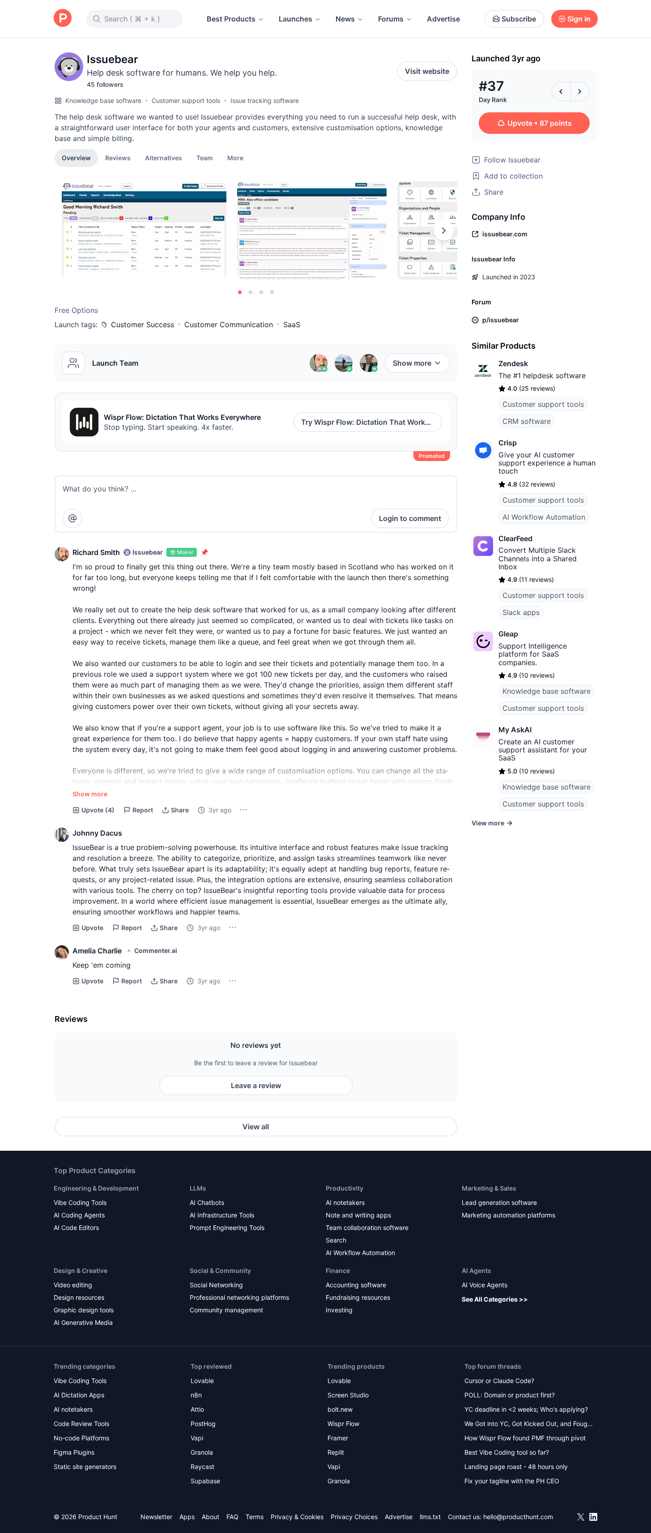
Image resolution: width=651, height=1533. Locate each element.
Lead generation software (499, 1202)
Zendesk (513, 363)
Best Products (231, 18)
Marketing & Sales (489, 1188)
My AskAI (515, 729)
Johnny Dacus (97, 832)
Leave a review (256, 1085)
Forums (391, 18)
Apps (187, 1516)
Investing (339, 1310)
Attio (197, 1409)
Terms (255, 1516)
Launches (295, 18)
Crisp (507, 442)
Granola (202, 1452)
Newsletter (156, 1516)
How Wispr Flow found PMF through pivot (525, 1438)
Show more (412, 363)
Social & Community (220, 1270)
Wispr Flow (343, 1423)
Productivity (344, 1188)
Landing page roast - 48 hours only (516, 1466)
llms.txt (430, 1516)
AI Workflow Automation (543, 516)
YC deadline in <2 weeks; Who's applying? (526, 1409)
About (210, 1516)
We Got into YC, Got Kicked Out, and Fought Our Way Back (528, 1424)
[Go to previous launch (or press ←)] (561, 91)
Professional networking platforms (239, 1297)
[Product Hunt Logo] (63, 18)
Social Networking (216, 1285)
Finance (338, 1270)
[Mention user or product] (72, 518)
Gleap (508, 633)
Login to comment (410, 518)
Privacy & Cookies (297, 1516)
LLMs (198, 1188)
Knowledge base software (103, 100)
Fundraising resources (358, 1297)
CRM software (526, 421)
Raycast (202, 1466)
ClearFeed (515, 538)
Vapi (197, 1438)
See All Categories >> (495, 1299)
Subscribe (519, 18)
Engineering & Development (96, 1188)
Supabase (205, 1481)
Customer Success (142, 324)
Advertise (443, 18)
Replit (336, 1452)
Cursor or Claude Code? (499, 1380)
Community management (226, 1310)
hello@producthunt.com (518, 1516)
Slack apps (521, 612)
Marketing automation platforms (508, 1215)
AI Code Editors (76, 1227)
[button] (235, 157)
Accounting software (356, 1285)
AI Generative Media (83, 1322)
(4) (98, 810)
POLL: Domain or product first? (509, 1395)
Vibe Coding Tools (80, 1202)
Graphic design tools (84, 1310)
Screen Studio (348, 1395)
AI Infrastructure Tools (222, 1215)
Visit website (427, 71)
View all (256, 1126)
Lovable (202, 1380)
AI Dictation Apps (79, 1395)
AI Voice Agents (484, 1285)
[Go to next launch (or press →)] (580, 91)
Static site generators (85, 1466)
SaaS (291, 324)
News (345, 18)
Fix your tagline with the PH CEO (511, 1481)
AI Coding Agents (79, 1215)
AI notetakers (345, 1202)
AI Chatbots (207, 1202)
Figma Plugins (74, 1452)
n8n (196, 1395)
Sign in (579, 18)
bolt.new (340, 1409)
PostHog (203, 1423)
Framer (338, 1438)
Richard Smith (96, 552)
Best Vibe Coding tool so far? (506, 1452)
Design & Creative (80, 1270)
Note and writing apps (358, 1215)
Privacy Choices (354, 1516)
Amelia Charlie (97, 950)
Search (336, 1240)
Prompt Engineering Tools (227, 1227)
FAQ (232, 1516)
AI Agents (476, 1270)
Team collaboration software (367, 1227)
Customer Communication (228, 324)
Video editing (73, 1285)
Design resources (79, 1297)
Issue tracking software (264, 100)
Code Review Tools (81, 1423)
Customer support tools (186, 100)
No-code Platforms (81, 1438)
